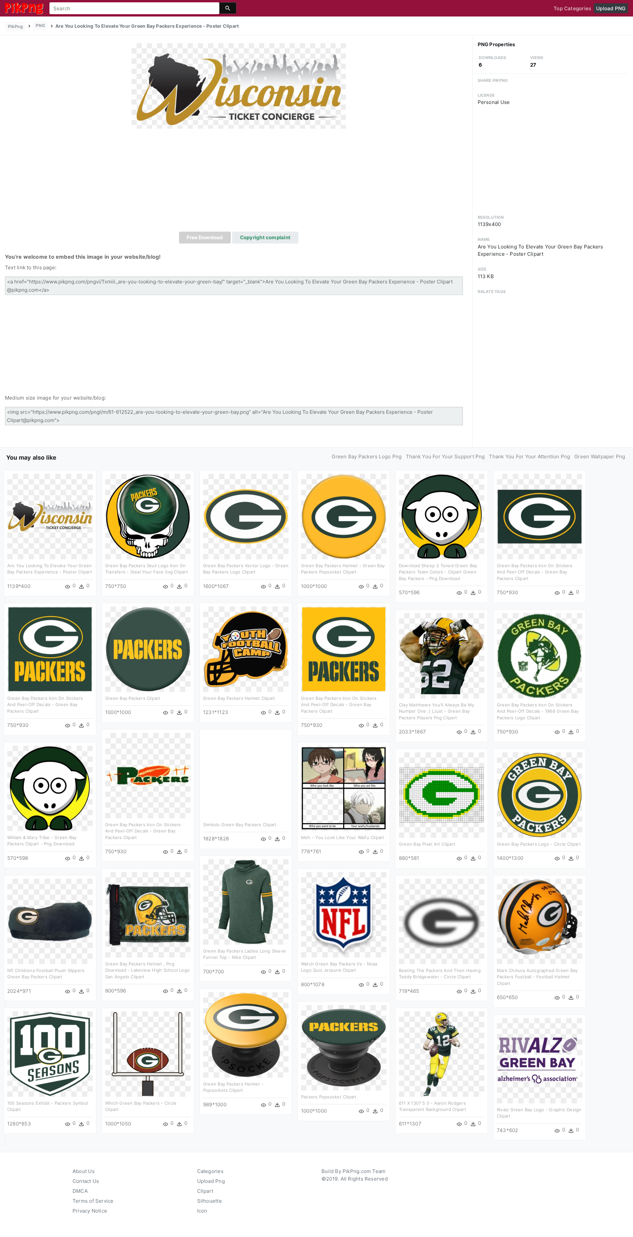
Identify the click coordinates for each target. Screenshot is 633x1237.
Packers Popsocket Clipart (329, 1096)
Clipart (205, 1191)
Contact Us (86, 1181)
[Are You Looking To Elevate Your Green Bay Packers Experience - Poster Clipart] (239, 85)
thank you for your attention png (529, 456)
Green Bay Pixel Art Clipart (427, 844)
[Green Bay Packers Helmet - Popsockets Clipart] (245, 1034)
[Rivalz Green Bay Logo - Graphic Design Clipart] (539, 1060)
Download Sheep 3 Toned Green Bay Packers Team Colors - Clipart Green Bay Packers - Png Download (438, 572)
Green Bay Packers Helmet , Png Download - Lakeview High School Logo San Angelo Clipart (147, 970)
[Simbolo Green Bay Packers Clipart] (245, 775)
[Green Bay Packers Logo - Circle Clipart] (539, 794)
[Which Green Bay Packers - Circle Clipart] (148, 1053)
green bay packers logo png (367, 456)
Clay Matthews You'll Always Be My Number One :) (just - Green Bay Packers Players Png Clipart (436, 711)
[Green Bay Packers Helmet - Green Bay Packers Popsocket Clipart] (343, 516)
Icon (202, 1211)
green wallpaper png (599, 456)
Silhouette (209, 1201)
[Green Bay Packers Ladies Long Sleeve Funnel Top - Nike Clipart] (245, 901)
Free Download (205, 237)
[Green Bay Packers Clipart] (148, 648)
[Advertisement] (239, 182)
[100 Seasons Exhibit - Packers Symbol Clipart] (50, 1053)
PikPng (15, 26)
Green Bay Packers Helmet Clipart (239, 698)
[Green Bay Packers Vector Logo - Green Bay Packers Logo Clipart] (245, 516)
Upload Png (211, 1181)
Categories (210, 1171)
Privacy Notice (90, 1211)
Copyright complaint (265, 237)
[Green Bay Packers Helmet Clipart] (245, 648)
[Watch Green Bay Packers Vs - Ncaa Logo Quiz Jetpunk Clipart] (343, 914)
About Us (84, 1171)
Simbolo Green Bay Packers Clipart (239, 824)
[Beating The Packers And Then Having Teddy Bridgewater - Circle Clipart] (441, 921)
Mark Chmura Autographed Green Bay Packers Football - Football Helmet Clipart (537, 977)
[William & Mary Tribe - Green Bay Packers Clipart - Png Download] (50, 788)
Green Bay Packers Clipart (133, 698)
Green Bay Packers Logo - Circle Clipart (539, 844)
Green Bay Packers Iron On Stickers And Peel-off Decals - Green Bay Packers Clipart (535, 572)
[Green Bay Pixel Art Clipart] (441, 794)
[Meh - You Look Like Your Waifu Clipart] (343, 788)
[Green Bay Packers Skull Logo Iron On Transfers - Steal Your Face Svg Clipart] (148, 516)
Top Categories (572, 8)
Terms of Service (93, 1201)
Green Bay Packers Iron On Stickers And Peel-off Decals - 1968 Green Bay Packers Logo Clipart (538, 711)
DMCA (80, 1191)
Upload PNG (610, 8)
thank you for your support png (445, 456)
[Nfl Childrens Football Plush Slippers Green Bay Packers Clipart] (50, 921)
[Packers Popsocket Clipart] (343, 1047)
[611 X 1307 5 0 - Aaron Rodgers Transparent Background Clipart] (441, 1053)
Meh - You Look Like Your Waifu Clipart (342, 837)
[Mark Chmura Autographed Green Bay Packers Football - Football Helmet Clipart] (539, 921)
